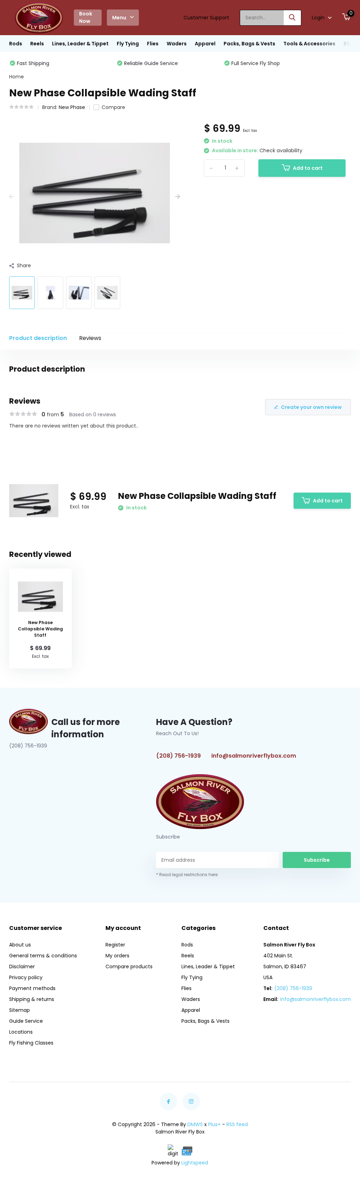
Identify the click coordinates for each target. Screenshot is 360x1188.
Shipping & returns (31, 999)
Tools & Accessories (309, 43)
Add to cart (308, 168)
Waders (177, 43)
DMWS (195, 1124)
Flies (153, 43)
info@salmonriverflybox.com (253, 756)
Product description (38, 338)
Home (16, 76)
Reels (37, 43)
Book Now (85, 17)
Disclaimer (22, 966)
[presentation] (11, 196)
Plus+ (214, 1124)
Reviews (90, 338)
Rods (15, 43)
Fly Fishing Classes (31, 1042)
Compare (113, 107)
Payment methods (32, 988)
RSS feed (237, 1124)
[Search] (292, 18)
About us (20, 944)
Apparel (205, 43)
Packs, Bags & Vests (249, 43)
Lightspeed (194, 1162)
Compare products (129, 966)
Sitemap (19, 1010)
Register (115, 944)
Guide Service (26, 1021)
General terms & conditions (43, 955)
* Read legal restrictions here (187, 875)
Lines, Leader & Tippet (80, 43)
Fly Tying (128, 43)
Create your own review (311, 407)
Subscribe (317, 859)
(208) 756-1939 (178, 756)
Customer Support (206, 17)
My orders (117, 955)
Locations (21, 1031)
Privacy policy (26, 977)
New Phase (72, 107)
